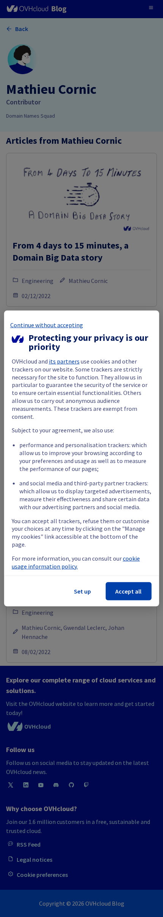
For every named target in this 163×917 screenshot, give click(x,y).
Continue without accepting (46, 325)
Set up (82, 591)
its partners (64, 361)
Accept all (128, 591)
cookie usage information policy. (76, 562)
